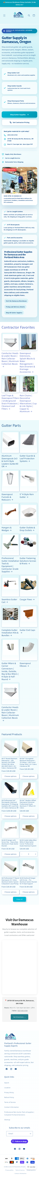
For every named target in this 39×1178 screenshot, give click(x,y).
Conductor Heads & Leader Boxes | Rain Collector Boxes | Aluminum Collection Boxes (10, 358)
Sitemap (7, 1120)
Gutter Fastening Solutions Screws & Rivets (28, 561)
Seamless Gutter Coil (9, 600)
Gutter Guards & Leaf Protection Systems (27, 458)
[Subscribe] (30, 1133)
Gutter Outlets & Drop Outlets (27, 529)
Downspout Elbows (25, 664)
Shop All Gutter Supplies (14, 313)
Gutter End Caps (27, 630)
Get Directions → (19, 1017)
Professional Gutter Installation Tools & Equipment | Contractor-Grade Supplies (10, 565)
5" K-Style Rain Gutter (27, 495)
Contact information (20, 1173)
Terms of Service (10, 1102)
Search (6, 1083)
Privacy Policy (9, 1092)
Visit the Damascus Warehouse (16, 301)
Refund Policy (9, 1097)
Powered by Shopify (19, 1166)
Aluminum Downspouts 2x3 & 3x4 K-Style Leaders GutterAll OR (10, 461)
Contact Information (11, 1107)
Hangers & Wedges (6, 529)
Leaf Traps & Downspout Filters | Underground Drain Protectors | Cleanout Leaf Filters (10, 402)
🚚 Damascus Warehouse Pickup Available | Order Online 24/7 (19, 3)
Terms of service (20, 1170)
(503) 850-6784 (12, 135)
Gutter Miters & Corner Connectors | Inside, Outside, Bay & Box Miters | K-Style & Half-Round (10, 671)
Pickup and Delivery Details (15, 307)
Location (7, 1088)
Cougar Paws (26, 599)
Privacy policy (9, 1170)
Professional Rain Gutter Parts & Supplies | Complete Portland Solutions (19, 1113)
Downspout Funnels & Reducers (7, 497)
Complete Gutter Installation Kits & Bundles (10, 633)
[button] (4, 15)
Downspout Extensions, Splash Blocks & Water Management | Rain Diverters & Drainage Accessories (27, 362)
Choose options (10, 776)
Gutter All (11, 1166)
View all (19, 899)
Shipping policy (31, 1170)
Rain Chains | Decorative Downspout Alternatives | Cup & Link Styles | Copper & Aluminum (28, 403)
